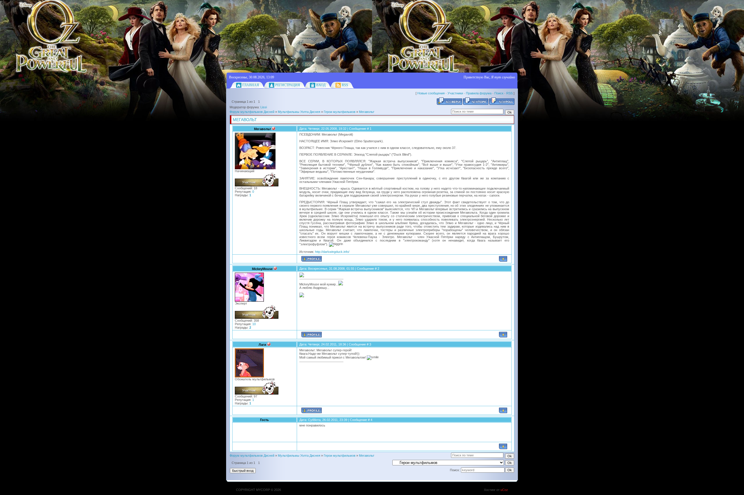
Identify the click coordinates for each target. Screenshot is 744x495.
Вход (321, 85)
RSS (345, 85)
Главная (250, 85)
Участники (455, 93)
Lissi (263, 107)
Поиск (498, 93)
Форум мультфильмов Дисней (252, 112)
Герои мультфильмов (339, 112)
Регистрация (287, 85)
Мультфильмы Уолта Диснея (299, 112)
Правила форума (478, 93)
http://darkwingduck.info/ (332, 251)
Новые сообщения (431, 93)
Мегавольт (366, 112)
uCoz (504, 490)
